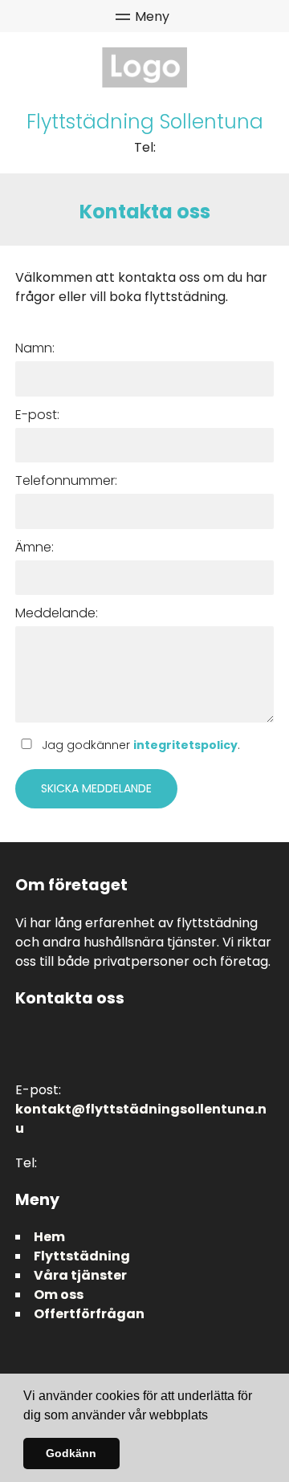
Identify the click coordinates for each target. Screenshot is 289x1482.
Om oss (58, 1294)
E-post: (37, 414)
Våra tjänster (80, 1275)
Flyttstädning (82, 1256)
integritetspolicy (185, 745)
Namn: (35, 348)
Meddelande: (56, 613)
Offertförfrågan (89, 1314)
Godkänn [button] (71, 1453)
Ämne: (34, 547)
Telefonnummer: (66, 480)
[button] (213, 1416)
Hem (49, 1237)
